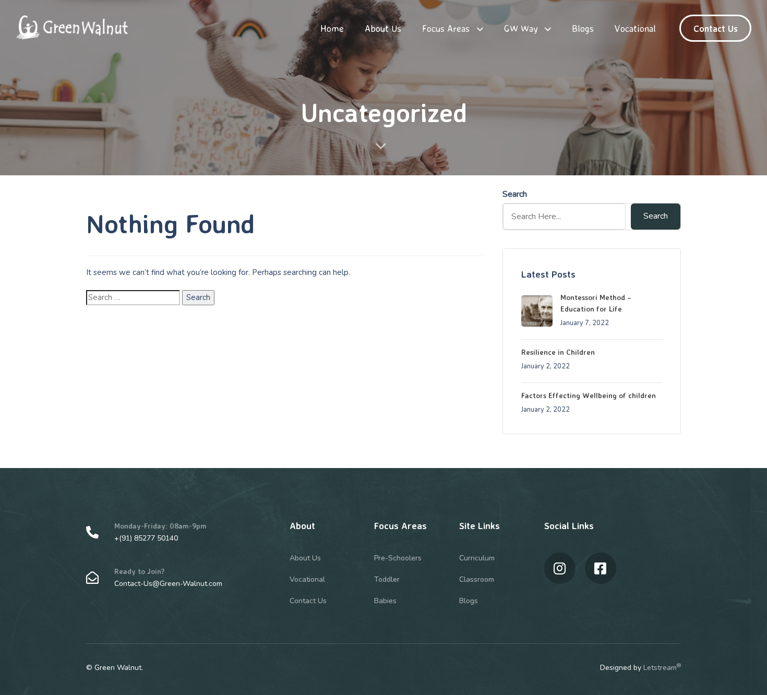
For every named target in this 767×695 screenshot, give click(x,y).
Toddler (387, 579)
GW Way (521, 28)
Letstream (662, 668)
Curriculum (477, 558)
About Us (383, 28)
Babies (385, 601)
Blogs (583, 28)
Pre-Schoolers (398, 558)
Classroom (476, 579)
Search (514, 194)
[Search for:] (133, 297)
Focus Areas (446, 28)
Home (332, 28)
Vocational (635, 28)
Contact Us (308, 601)
